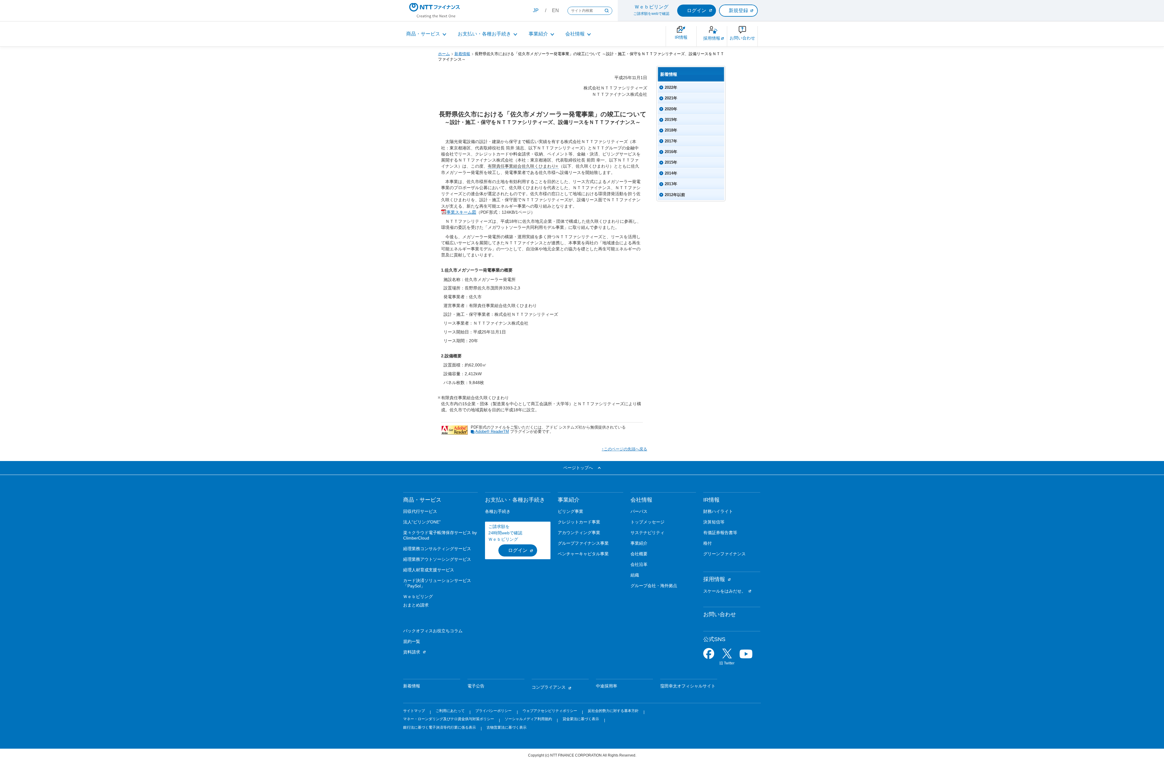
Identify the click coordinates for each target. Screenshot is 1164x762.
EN (555, 10)
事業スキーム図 (461, 212)
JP (536, 10)
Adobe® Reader (492, 431)
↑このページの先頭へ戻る (624, 449)
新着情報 (462, 54)
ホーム (444, 54)
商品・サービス (423, 33)
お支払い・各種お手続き (484, 33)
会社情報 (575, 33)
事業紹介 (538, 33)
